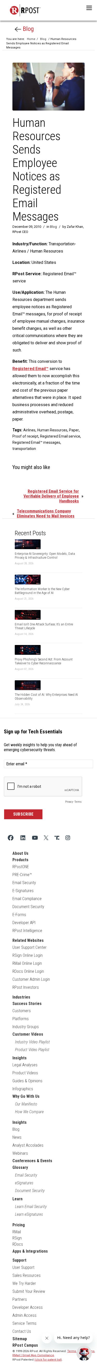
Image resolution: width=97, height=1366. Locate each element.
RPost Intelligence (27, 930)
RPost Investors (25, 987)
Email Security (24, 882)
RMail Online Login (27, 963)
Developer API (23, 922)
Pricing (18, 1224)
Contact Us (21, 1331)
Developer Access (27, 1307)
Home (31, 39)
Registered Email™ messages (36, 442)
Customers (21, 1010)
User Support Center (29, 947)
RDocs (17, 1244)
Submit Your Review (28, 1291)
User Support (23, 1267)
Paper (74, 430)
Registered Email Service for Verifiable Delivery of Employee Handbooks (51, 496)
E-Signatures (23, 890)
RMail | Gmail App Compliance (33, 1355)
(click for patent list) (48, 1359)
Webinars (20, 1153)
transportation (24, 449)
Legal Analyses (25, 1064)
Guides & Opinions (27, 1080)
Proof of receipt (25, 436)
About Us (20, 853)
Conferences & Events (32, 1160)
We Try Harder (24, 1283)
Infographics (22, 1088)
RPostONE (20, 866)
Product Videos (25, 1072)
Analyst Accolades (27, 1145)
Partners (19, 1299)
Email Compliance (27, 898)
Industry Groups (25, 1026)
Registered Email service (60, 436)
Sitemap (19, 1338)
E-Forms (19, 914)
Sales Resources (26, 1275)
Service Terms (24, 1323)
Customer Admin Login (31, 979)
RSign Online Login (27, 955)
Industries (21, 997)
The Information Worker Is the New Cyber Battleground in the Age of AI (42, 591)
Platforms (20, 1018)
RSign (17, 1238)
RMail (16, 1231)
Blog (27, 28)
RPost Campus (25, 1345)
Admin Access (24, 1315)
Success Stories (27, 1003)
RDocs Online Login (28, 971)
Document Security (28, 906)
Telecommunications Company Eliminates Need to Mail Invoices (45, 513)
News (16, 1137)
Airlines (29, 430)
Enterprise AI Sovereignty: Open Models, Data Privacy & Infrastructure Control (45, 555)
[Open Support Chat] (84, 1353)
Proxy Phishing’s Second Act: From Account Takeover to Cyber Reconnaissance (44, 661)
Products (20, 859)
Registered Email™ (30, 368)
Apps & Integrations (30, 1251)
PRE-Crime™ (22, 874)
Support (19, 1260)
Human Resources (52, 430)
